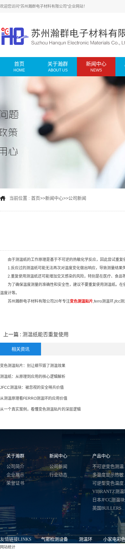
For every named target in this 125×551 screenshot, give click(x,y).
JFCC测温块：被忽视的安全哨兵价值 (32, 387)
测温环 (85, 539)
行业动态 (58, 474)
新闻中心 (54, 198)
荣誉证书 (15, 483)
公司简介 (15, 466)
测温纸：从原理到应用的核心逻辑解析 (32, 376)
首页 (35, 198)
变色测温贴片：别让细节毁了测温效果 (32, 365)
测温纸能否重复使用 (45, 334)
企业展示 (15, 474)
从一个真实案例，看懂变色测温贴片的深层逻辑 (40, 409)
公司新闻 (77, 198)
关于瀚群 (15, 456)
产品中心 (101, 456)
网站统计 (7, 547)
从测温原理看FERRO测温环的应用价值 (33, 398)
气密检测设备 (54, 539)
